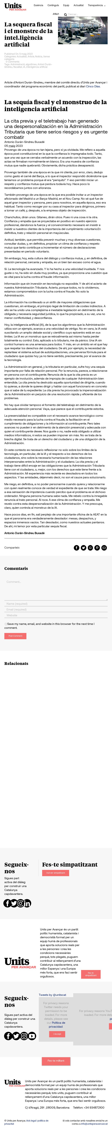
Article (31, 57)
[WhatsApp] (90, 547)
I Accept (57, 1034)
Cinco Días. (93, 86)
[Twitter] (83, 547)
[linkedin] (27, 903)
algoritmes (31, 64)
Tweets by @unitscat (52, 995)
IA (24, 67)
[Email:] (104, 547)
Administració (17, 64)
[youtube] (32, 1036)
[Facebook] (76, 547)
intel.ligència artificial (36, 67)
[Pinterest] (97, 547)
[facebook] (7, 903)
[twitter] (14, 903)
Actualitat (22, 57)
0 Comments (12, 62)
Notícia (38, 57)
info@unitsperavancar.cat (94, 1124)
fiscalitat (17, 67)
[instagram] (20, 903)
